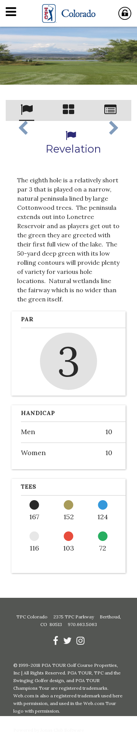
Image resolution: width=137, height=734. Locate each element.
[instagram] (80, 641)
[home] (68, 13)
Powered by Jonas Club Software (48, 730)
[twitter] (67, 641)
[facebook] (55, 641)
